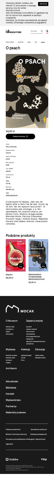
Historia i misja (10, 327)
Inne (36, 42)
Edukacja (40, 349)
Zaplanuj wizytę (34, 320)
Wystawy (10, 349)
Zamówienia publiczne (39, 429)
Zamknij (43, 4)
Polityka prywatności (13, 429)
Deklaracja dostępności (38, 434)
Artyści (23, 358)
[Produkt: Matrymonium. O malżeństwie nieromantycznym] (38, 261)
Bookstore (20, 42)
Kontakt (10, 393)
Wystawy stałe (10, 358)
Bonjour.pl (25, 470)
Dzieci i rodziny (39, 355)
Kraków (12, 459)
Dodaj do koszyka (19, 136)
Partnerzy (11, 406)
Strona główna (10, 42)
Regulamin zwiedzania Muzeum (35, 341)
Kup (20, 267)
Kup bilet (29, 327)
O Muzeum (12, 320)
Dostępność (29, 339)
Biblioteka (11, 387)
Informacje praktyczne (33, 336)
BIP (44, 459)
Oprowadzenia (30, 334)
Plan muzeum (30, 331)
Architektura (9, 329)
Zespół (8, 331)
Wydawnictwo (13, 400)
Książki (29, 42)
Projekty (8, 363)
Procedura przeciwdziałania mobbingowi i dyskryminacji (25, 439)
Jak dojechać (30, 344)
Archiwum (9, 360)
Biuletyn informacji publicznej (16, 434)
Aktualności (12, 381)
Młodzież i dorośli (40, 358)
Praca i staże (9, 334)
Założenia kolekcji (26, 355)
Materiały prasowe (16, 412)
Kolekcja (25, 349)
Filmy (23, 360)
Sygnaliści (9, 444)
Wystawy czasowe (11, 355)
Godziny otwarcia (31, 329)
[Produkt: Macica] (16, 259)
